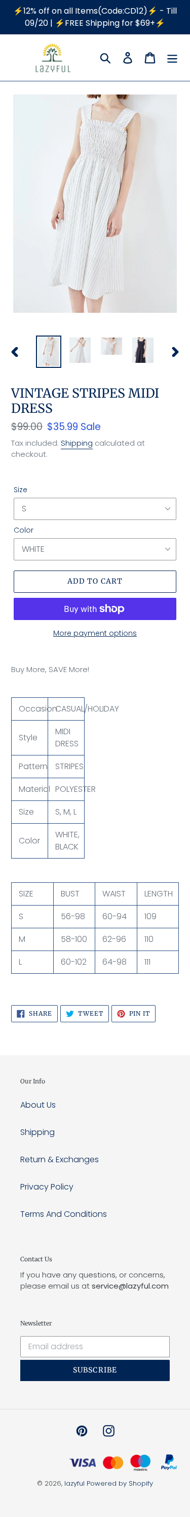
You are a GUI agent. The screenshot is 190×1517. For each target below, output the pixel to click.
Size (20, 490)
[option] (48, 351)
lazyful (74, 1483)
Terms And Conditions (63, 1214)
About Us (38, 1105)
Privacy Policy (46, 1187)
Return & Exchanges (59, 1159)
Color (23, 530)
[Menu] (172, 57)
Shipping (77, 443)
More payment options (95, 633)
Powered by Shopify (120, 1483)
